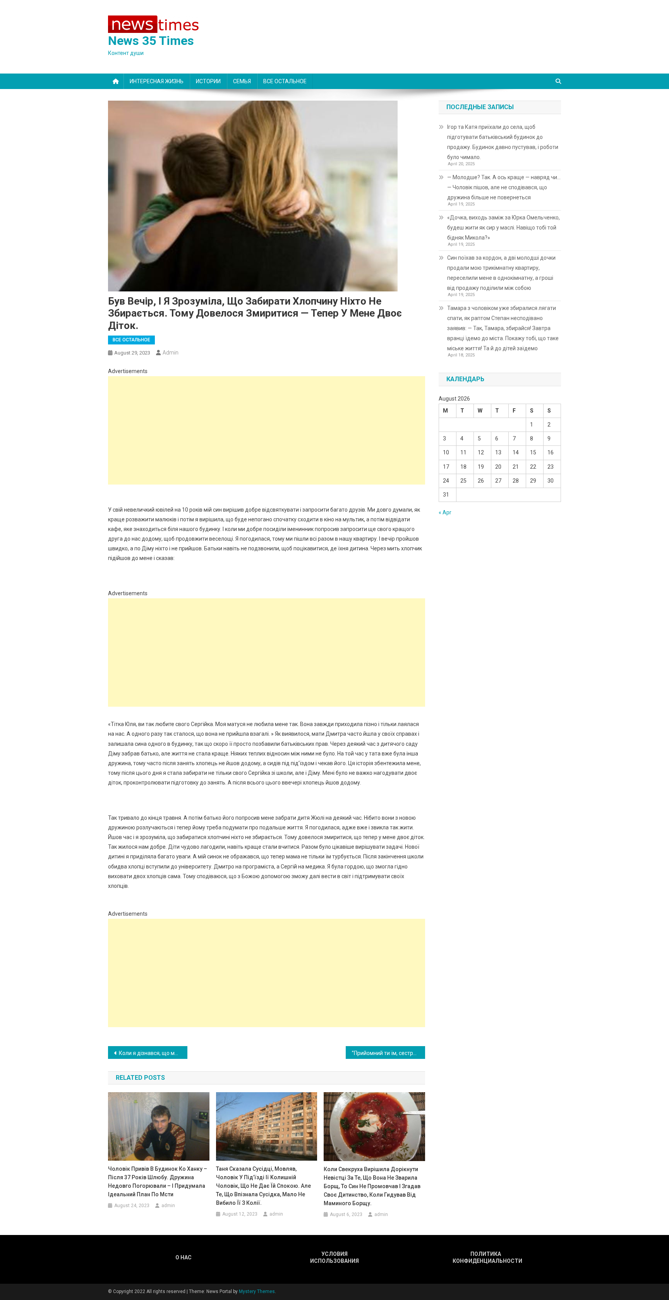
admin (170, 352)
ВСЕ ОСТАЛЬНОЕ (285, 81)
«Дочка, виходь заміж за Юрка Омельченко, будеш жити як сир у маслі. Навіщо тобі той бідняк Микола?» (503, 227)
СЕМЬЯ (242, 81)
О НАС (183, 1257)
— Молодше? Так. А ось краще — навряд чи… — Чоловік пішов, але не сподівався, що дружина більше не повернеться (504, 187)
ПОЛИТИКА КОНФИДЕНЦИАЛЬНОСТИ (485, 1257)
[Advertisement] (266, 430)
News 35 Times (151, 40)
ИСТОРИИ (208, 81)
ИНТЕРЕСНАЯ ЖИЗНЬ (157, 81)
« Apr (445, 512)
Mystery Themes (257, 1291)
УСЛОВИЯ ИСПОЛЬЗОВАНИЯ (334, 1257)
